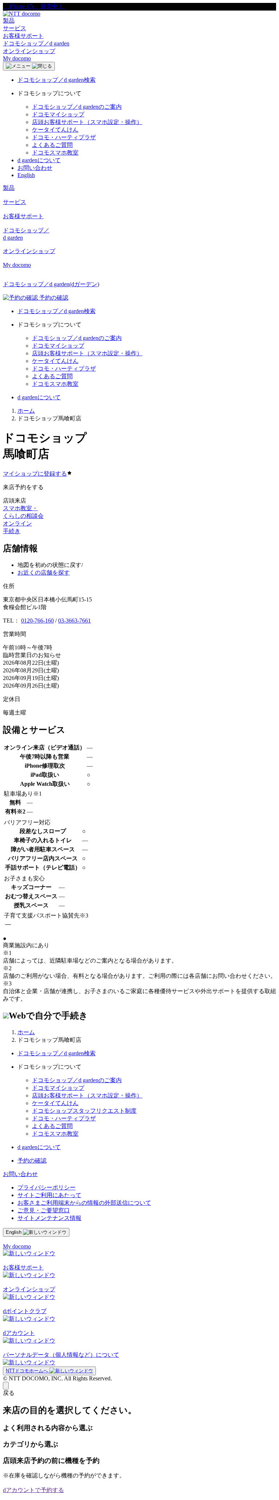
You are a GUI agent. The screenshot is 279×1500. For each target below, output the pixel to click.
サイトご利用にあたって (49, 1195)
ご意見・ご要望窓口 (43, 1210)
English (26, 175)
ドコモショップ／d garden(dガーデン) (51, 284)
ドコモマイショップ (58, 114)
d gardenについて (39, 160)
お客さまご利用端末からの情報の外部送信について (84, 1203)
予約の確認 (31, 1160)
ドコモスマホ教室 (55, 152)
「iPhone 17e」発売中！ (34, 6)
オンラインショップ (29, 51)
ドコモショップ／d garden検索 (56, 80)
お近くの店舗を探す (43, 572)
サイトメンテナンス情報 (49, 1218)
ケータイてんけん (55, 130)
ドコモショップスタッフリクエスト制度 (84, 1111)
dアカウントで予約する (33, 1490)
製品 (9, 20)
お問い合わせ (34, 168)
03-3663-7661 (74, 620)
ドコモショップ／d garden (36, 43)
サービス (14, 28)
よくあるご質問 (52, 145)
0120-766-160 (37, 620)
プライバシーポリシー (46, 1187)
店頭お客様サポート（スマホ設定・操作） (87, 122)
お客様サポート (23, 36)
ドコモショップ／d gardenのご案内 (77, 107)
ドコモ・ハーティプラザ (64, 137)
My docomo (17, 58)
